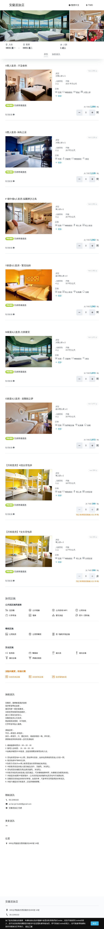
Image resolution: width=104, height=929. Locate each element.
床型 (57, 73)
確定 (95, 923)
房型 (46, 54)
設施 (57, 89)
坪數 (67, 81)
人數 (65, 44)
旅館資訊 (56, 54)
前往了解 (28, 926)
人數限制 (59, 81)
